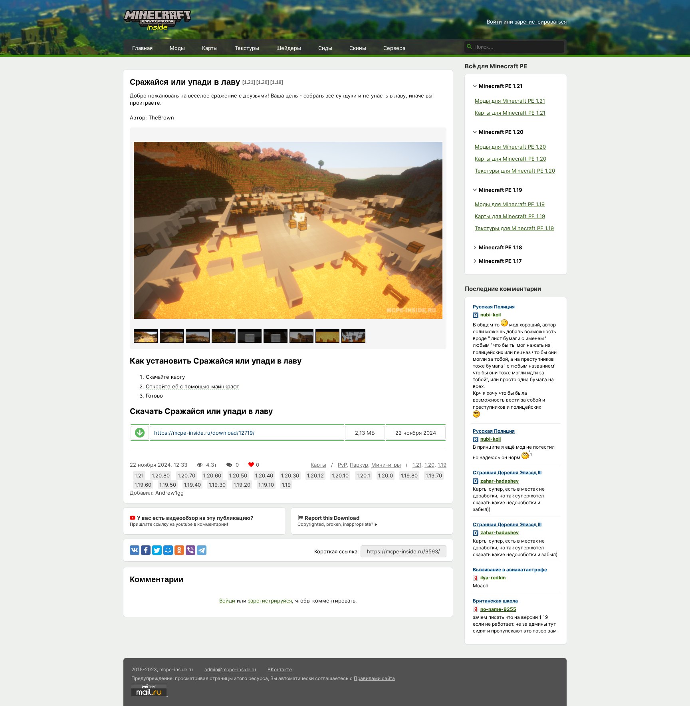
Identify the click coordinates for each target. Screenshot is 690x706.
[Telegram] (201, 550)
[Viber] (190, 550)
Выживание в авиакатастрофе (510, 570)
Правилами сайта (374, 678)
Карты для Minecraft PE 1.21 (510, 112)
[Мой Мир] (168, 550)
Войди (227, 600)
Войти (494, 21)
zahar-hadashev (499, 481)
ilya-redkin (493, 578)
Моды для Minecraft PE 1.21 (510, 100)
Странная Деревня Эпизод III (507, 472)
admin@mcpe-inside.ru (230, 669)
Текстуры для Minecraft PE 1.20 (515, 170)
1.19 (442, 464)
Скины (357, 48)
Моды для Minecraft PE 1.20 (510, 146)
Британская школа (495, 601)
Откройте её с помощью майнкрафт (192, 386)
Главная (142, 48)
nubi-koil (490, 315)
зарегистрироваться (541, 21)
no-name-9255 (498, 609)
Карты (210, 48)
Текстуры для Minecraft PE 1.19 (514, 228)
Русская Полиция (494, 307)
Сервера (394, 48)
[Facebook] (146, 550)
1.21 (416, 464)
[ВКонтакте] (134, 550)
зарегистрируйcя (270, 600)
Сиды (325, 48)
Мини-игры (386, 464)
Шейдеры (288, 48)
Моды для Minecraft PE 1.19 (510, 204)
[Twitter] (157, 550)
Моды (177, 48)
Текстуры (247, 48)
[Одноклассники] (179, 550)
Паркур (359, 464)
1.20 (429, 464)
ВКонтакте (280, 669)
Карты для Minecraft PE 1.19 (510, 216)
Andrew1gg (169, 492)
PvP (342, 464)
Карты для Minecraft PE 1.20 (510, 158)
